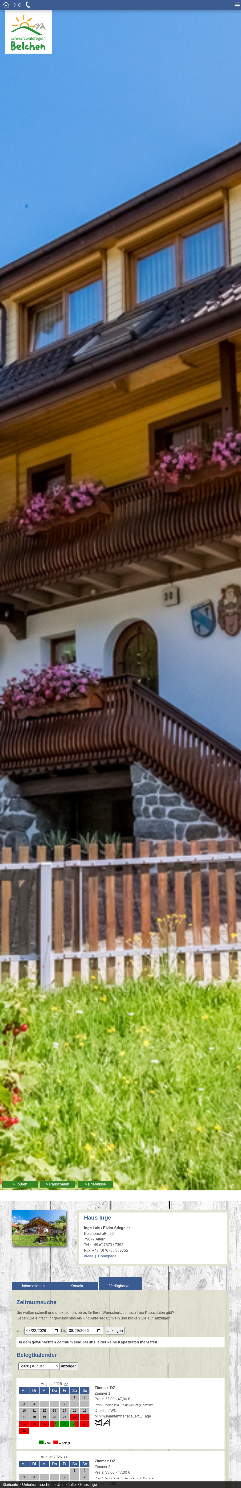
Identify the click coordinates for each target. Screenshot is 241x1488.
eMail (88, 1256)
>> (66, 1384)
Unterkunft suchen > (39, 1485)
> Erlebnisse (95, 1184)
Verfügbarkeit (120, 1286)
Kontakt (76, 1286)
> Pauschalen (57, 1184)
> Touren (20, 1184)
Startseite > (11, 1485)
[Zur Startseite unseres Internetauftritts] (28, 52)
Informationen (33, 1286)
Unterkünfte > (67, 1485)
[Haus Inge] (39, 1243)
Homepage (107, 1256)
